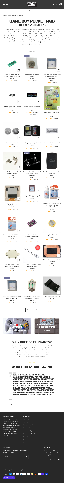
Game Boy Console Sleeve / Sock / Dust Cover (52, 172)
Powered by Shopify (18, 470)
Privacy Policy (27, 428)
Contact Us (26, 419)
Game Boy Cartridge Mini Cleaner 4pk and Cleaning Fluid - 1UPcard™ (52, 205)
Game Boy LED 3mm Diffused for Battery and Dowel (32, 265)
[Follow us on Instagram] (54, 459)
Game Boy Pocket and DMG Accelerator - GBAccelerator (12, 75)
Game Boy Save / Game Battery (51, 235)
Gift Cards (26, 443)
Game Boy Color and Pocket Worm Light (51, 113)
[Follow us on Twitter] (50, 459)
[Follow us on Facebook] (46, 459)
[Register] (26, 456)
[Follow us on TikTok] (46, 464)
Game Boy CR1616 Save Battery (12, 142)
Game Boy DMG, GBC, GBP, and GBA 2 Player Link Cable (32, 297)
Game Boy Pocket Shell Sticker (52, 142)
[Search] (7, 4)
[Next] (36, 310)
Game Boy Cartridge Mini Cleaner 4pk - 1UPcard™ (12, 235)
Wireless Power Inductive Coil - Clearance (51, 260)
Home (4, 15)
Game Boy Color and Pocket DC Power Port (12, 107)
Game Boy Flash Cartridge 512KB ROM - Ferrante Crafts (12, 297)
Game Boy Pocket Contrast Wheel (32, 75)
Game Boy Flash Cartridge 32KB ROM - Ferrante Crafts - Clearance (52, 76)
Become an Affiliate (28, 440)
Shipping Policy (27, 431)
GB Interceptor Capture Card (52, 296)
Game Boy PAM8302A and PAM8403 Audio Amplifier (32, 235)
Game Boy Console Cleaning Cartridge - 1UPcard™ (32, 196)
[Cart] (60, 4)
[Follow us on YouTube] (59, 459)
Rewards (25, 437)
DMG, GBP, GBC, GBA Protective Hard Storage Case (32, 143)
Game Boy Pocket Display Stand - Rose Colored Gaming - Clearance (32, 173)
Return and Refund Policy (30, 434)
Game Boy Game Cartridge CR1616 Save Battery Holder (12, 265)
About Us (26, 422)
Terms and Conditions (29, 425)
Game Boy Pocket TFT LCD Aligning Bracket (12, 204)
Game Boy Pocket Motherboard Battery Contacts (12, 172)
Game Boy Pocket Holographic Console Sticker (32, 107)
